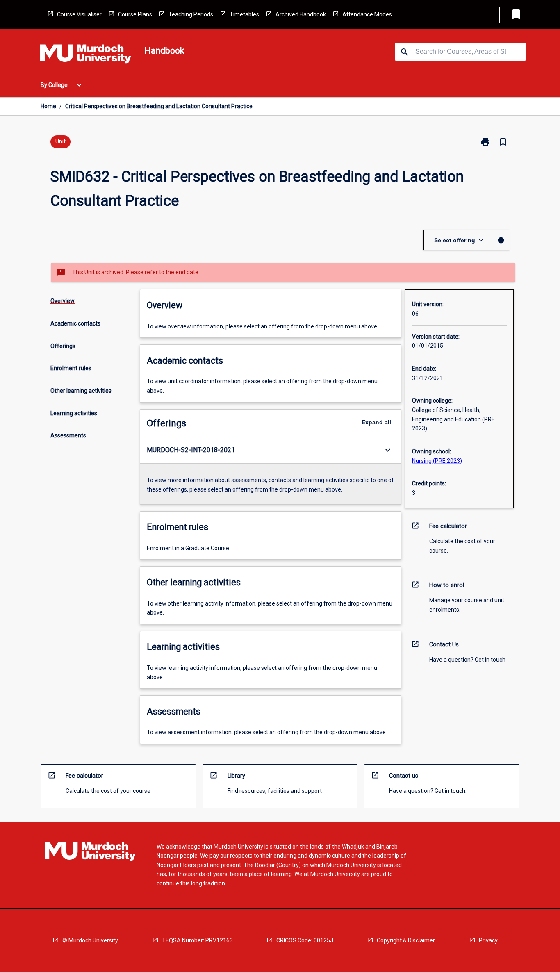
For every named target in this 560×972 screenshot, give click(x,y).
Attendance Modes (367, 14)
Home (48, 106)
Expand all (376, 422)
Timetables (244, 14)
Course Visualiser (79, 14)
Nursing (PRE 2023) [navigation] (437, 461)
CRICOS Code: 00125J (304, 940)
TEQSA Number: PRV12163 (197, 940)
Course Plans (135, 14)
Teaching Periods (190, 14)
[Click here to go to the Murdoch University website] (85, 55)
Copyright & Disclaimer (406, 940)
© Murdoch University (90, 940)
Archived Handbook (300, 14)
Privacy (488, 940)
